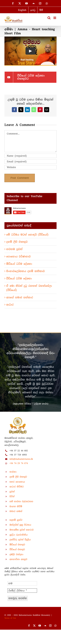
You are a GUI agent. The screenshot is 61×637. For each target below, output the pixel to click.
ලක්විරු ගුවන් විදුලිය (20, 539)
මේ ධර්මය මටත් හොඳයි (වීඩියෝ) (27, 234)
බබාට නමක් (15, 511)
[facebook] (29, 625)
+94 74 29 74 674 (18, 463)
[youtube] (39, 625)
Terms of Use (10, 618)
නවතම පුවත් (14, 249)
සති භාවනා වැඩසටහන (21, 501)
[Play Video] (30, 51)
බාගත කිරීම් (15, 506)
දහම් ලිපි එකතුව (17, 241)
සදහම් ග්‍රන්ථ (15, 520)
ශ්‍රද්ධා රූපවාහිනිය (18, 534)
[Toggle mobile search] (49, 17)
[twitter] (34, 625)
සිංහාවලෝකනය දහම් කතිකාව (25, 271)
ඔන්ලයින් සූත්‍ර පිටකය (20, 524)
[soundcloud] (45, 625)
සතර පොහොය (17, 481)
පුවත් (12, 491)
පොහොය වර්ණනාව (18, 256)
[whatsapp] (55, 625)
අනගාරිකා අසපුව (18, 559)
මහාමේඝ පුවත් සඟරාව (21, 529)
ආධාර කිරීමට (16, 486)
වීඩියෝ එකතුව (17, 549)
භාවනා (12, 471)
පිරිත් (12, 496)
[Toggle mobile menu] (55, 17)
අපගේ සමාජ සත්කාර (19, 297)
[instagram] (50, 625)
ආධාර (10, 304)
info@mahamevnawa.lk (21, 459)
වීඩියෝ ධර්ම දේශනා (19, 278)
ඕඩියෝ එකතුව (17, 544)
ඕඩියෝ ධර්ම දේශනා (19, 263)
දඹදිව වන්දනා (16, 554)
